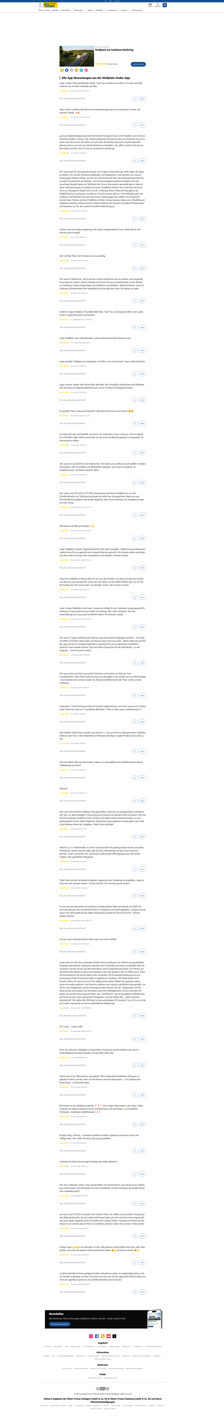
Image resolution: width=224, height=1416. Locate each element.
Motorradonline (140, 1405)
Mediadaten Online (95, 1378)
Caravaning (48, 1346)
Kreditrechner (138, 1346)
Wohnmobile (65, 10)
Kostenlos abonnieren (60, 1324)
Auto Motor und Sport (58, 1405)
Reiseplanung (112, 10)
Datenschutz (80, 1356)
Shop (66, 1346)
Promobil (160, 1405)
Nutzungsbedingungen (65, 1356)
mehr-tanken (116, 1405)
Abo (106, 1)
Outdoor (152, 1405)
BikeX (71, 1405)
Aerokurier (44, 1405)
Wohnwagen (78, 10)
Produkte (117, 1)
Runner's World (95, 1409)
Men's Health (127, 1405)
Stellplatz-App (75, 1346)
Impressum (126, 1356)
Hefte (110, 1)
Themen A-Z (126, 1346)
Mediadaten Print (111, 1378)
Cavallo (88, 1405)
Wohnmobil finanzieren (153, 1346)
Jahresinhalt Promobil (116, 1368)
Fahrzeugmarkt (137, 10)
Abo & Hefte (67, 1368)
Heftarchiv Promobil (81, 1368)
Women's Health (109, 1409)
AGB (53, 1356)
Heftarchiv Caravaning (98, 1368)
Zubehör (90, 10)
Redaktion (156, 1356)
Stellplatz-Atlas (114, 1346)
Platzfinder (99, 10)
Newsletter (58, 1346)
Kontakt (46, 1356)
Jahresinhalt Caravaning (134, 1368)
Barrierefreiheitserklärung (111, 1356)
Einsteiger (55, 10)
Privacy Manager (93, 1356)
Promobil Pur (101, 1346)
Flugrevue (97, 1405)
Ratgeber (124, 10)
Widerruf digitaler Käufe (102, 1359)
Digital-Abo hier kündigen (142, 1356)
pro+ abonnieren (89, 1346)
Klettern (106, 1405)
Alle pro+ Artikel (44, 10)
